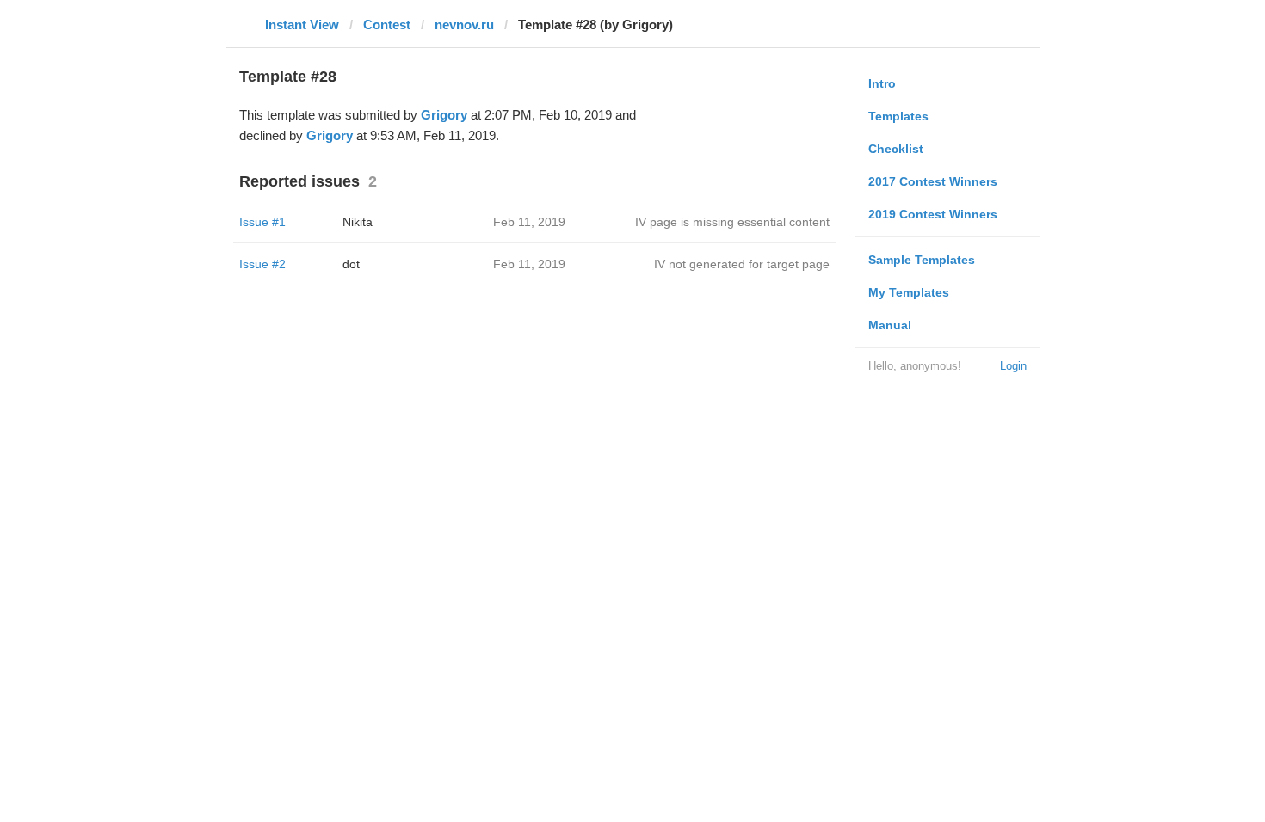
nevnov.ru (464, 24)
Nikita (357, 222)
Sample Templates (921, 260)
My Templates (908, 292)
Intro (882, 83)
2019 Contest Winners (932, 214)
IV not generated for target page (742, 264)
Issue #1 (262, 222)
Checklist (895, 149)
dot (351, 264)
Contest (386, 24)
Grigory (444, 114)
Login (1013, 365)
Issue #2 (262, 264)
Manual (889, 325)
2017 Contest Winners (932, 181)
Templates (898, 116)
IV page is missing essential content (732, 222)
